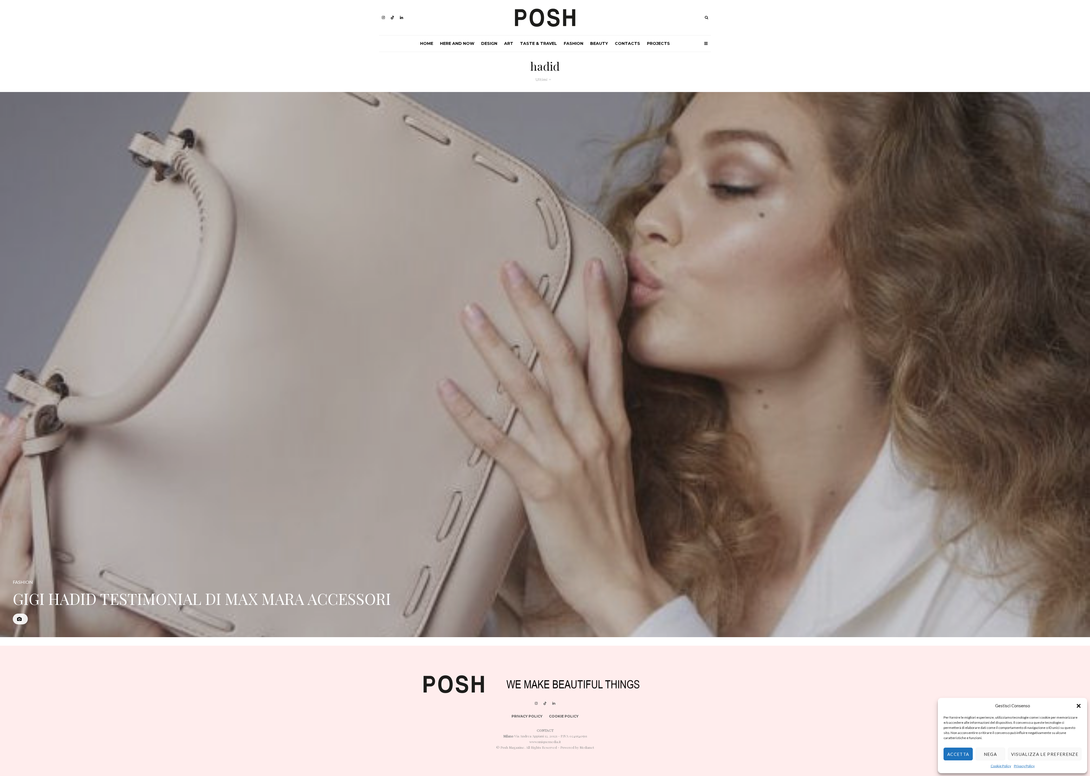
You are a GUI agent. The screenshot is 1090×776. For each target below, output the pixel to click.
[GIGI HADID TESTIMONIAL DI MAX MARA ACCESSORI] (545, 364)
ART (508, 43)
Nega (990, 754)
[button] (1078, 706)
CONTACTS (627, 43)
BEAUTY (599, 43)
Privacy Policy (1024, 766)
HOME (426, 43)
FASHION (573, 43)
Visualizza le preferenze (1044, 754)
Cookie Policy (1001, 766)
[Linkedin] (401, 17)
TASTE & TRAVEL (538, 43)
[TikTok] (392, 17)
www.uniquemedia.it (545, 741)
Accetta (958, 754)
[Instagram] (383, 17)
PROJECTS (658, 43)
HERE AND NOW (457, 43)
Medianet (587, 747)
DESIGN (489, 43)
